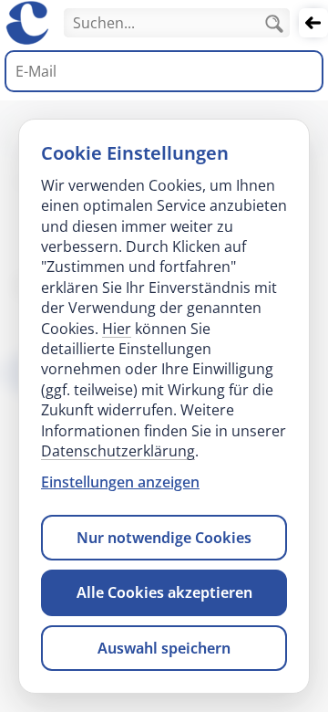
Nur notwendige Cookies (164, 538)
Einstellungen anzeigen (120, 482)
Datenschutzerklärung (118, 451)
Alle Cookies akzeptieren (164, 592)
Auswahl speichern (164, 648)
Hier (116, 329)
